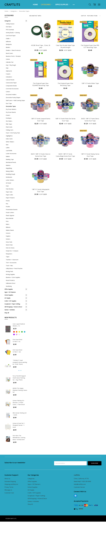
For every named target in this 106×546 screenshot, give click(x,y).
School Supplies (9, 295)
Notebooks (9, 177)
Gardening (9, 286)
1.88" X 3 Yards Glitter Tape (90, 83)
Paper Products (10, 198)
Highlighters (9, 136)
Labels (7, 147)
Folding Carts (9, 130)
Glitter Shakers (10, 142)
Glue (7, 144)
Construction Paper (11, 83)
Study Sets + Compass (12, 251)
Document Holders (11, 94)
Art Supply (7, 298)
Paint (7, 186)
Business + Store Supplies (13, 277)
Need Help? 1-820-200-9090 (82, 481)
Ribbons (8, 227)
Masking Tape (10, 159)
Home (35, 4)
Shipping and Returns (11, 484)
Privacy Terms (9, 487)
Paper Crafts (9, 195)
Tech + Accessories (11, 262)
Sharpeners (9, 254)
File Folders (9, 121)
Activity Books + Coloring (13, 32)
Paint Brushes (9, 189)
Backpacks (9, 44)
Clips (7, 68)
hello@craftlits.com (80, 484)
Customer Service (79, 487)
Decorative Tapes (11, 106)
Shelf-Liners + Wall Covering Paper (15, 100)
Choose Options (40, 39)
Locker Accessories (11, 153)
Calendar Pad (9, 62)
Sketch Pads (9, 245)
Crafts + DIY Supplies (10, 301)
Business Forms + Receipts (13, 56)
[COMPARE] (49, 26)
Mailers (8, 156)
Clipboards (9, 71)
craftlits (77, 475)
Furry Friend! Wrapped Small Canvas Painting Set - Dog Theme (19, 378)
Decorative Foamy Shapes (13, 97)
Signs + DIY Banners (10, 292)
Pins (7, 203)
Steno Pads (9, 242)
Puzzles (8, 206)
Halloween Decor (10, 283)
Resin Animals (9, 218)
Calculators (9, 77)
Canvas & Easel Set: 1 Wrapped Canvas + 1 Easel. (19, 425)
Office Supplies (62, 4)
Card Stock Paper (11, 35)
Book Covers (9, 53)
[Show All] (73, 4)
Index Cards (9, 139)
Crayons (8, 74)
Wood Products (10, 280)
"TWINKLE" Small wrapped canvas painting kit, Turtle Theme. (20, 362)
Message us (8, 490)
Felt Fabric (9, 27)
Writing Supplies (10, 274)
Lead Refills (9, 150)
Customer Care (9, 493)
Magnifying (9, 168)
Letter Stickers (10, 180)
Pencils (8, 200)
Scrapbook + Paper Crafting (12, 304)
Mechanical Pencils (11, 162)
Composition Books (11, 85)
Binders (8, 47)
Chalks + (8, 38)
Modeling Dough (10, 174)
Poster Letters (10, 212)
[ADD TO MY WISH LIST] (49, 29)
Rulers (7, 224)
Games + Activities (10, 310)
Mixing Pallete (10, 171)
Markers (8, 165)
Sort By (83, 15)
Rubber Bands (10, 230)
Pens (7, 221)
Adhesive (8, 41)
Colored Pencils (10, 80)
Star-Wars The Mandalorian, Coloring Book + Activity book (19, 437)
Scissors (8, 233)
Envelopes (9, 118)
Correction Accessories (12, 88)
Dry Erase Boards (11, 112)
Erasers (8, 115)
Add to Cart (65, 39)
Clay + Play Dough (11, 65)
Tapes (7, 256)
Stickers (8, 239)
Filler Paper (9, 124)
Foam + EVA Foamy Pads (13, 133)
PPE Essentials (10, 29)
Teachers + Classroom (12, 259)
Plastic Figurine (10, 215)
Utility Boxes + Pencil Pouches (14, 268)
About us (7, 478)
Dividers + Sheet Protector (13, 50)
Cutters (8, 91)
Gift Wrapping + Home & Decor (13, 307)
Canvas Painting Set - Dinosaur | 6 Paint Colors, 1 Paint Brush (19, 402)
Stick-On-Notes (10, 248)
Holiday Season (10, 24)
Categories (46, 4)
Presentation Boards (11, 209)
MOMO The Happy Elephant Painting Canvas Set (20, 390)
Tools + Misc (9, 265)
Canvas (8, 59)
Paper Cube (9, 192)
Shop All (7, 313)
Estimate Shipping (10, 481)
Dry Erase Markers (11, 109)
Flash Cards (9, 127)
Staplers (8, 236)
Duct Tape (9, 103)
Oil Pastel (8, 183)
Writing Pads (9, 271)
